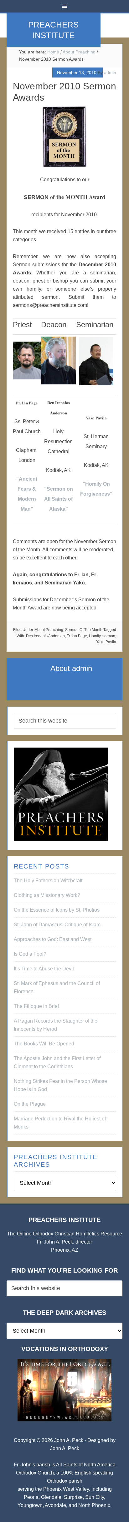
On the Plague (30, 1104)
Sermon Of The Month (83, 630)
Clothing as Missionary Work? (47, 895)
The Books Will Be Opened (44, 1043)
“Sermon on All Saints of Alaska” (58, 499)
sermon (108, 636)
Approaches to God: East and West (52, 939)
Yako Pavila (106, 642)
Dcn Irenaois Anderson (45, 636)
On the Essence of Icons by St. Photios (57, 910)
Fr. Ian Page (77, 636)
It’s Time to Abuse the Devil (44, 968)
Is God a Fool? (30, 954)
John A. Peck (64, 1448)
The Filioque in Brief (36, 1006)
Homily (95, 636)
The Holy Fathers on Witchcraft (48, 880)
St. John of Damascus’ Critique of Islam (57, 924)
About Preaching (49, 630)
